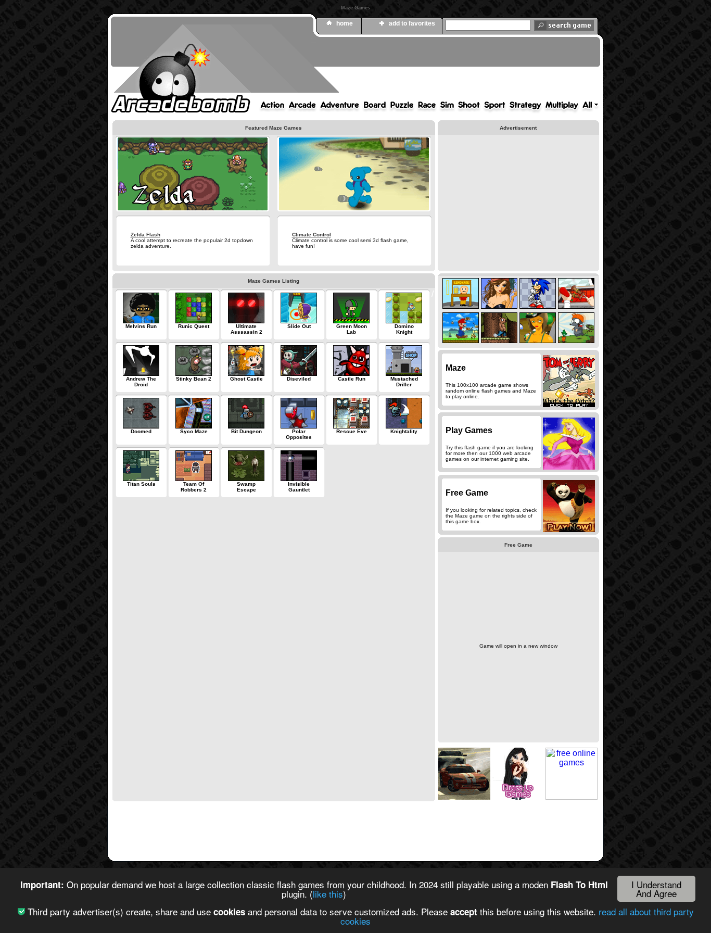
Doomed (141, 431)
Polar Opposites (299, 434)
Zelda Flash (145, 234)
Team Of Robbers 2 (194, 487)
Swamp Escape (246, 487)
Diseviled (299, 379)
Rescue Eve (351, 431)
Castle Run (351, 379)
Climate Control (311, 234)
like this (328, 893)
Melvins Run (141, 326)
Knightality (403, 431)
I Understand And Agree (656, 889)
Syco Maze (194, 431)
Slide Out (299, 326)
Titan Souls (141, 484)
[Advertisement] (410, 69)
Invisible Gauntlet (299, 487)
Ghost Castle (246, 379)
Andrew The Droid (141, 381)
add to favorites (412, 23)
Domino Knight (404, 329)
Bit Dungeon (246, 431)
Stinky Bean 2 (193, 379)
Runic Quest (193, 326)
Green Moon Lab (351, 329)
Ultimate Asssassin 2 (246, 329)
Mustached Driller (404, 381)
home (344, 23)
